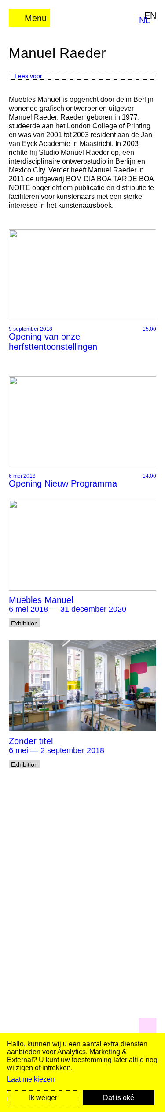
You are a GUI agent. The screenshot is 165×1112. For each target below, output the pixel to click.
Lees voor (28, 75)
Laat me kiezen (31, 1079)
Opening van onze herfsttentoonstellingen (53, 342)
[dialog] (82, 1072)
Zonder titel (31, 741)
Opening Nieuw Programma (63, 483)
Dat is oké (118, 1097)
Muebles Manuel (41, 600)
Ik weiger (43, 1097)
